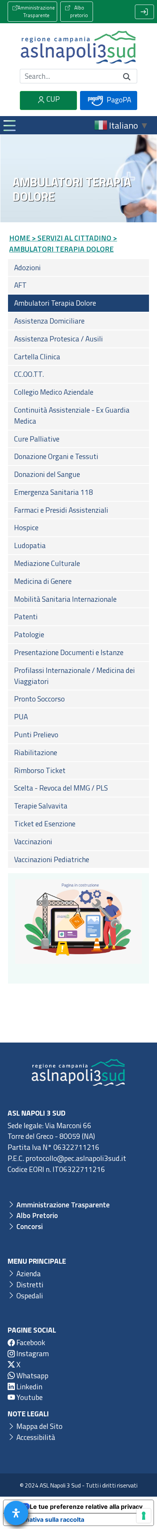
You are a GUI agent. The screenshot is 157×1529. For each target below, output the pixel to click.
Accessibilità (35, 1437)
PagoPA (118, 99)
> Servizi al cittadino (71, 237)
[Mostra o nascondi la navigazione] (9, 125)
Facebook (30, 1342)
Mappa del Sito (38, 1426)
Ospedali (29, 1295)
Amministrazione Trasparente (36, 11)
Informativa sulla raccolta (47, 1519)
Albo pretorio (79, 11)
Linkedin (28, 1386)
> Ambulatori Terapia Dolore (63, 243)
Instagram (32, 1353)
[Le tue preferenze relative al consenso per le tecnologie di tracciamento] (143, 1515)
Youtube (29, 1397)
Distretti (29, 1284)
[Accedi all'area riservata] (144, 12)
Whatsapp (31, 1375)
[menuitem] (78, 267)
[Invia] (127, 76)
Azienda (28, 1273)
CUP (52, 98)
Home (19, 237)
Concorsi (29, 1226)
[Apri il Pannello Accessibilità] (16, 1513)
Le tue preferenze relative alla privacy (86, 1506)
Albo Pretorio (36, 1215)
